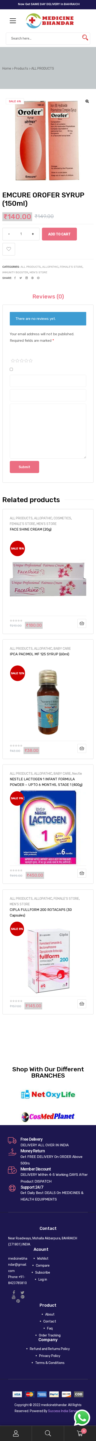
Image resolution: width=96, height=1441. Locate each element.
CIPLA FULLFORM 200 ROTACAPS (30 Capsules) (41, 912)
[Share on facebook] (15, 278)
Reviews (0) (48, 296)
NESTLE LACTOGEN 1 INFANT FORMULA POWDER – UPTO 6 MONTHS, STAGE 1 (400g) (46, 782)
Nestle (77, 773)
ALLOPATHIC (50, 266)
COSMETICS (62, 518)
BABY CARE (62, 648)
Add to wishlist (8, 249)
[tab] (48, 296)
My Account (16, 1433)
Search (48, 1433)
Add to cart (59, 234)
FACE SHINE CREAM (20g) (30, 529)
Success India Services (64, 1411)
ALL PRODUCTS (31, 266)
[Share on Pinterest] (38, 278)
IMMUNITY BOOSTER (15, 272)
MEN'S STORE (38, 272)
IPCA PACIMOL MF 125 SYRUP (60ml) (39, 654)
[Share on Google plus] (32, 278)
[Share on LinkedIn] (26, 278)
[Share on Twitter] (20, 278)
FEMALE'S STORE (71, 266)
